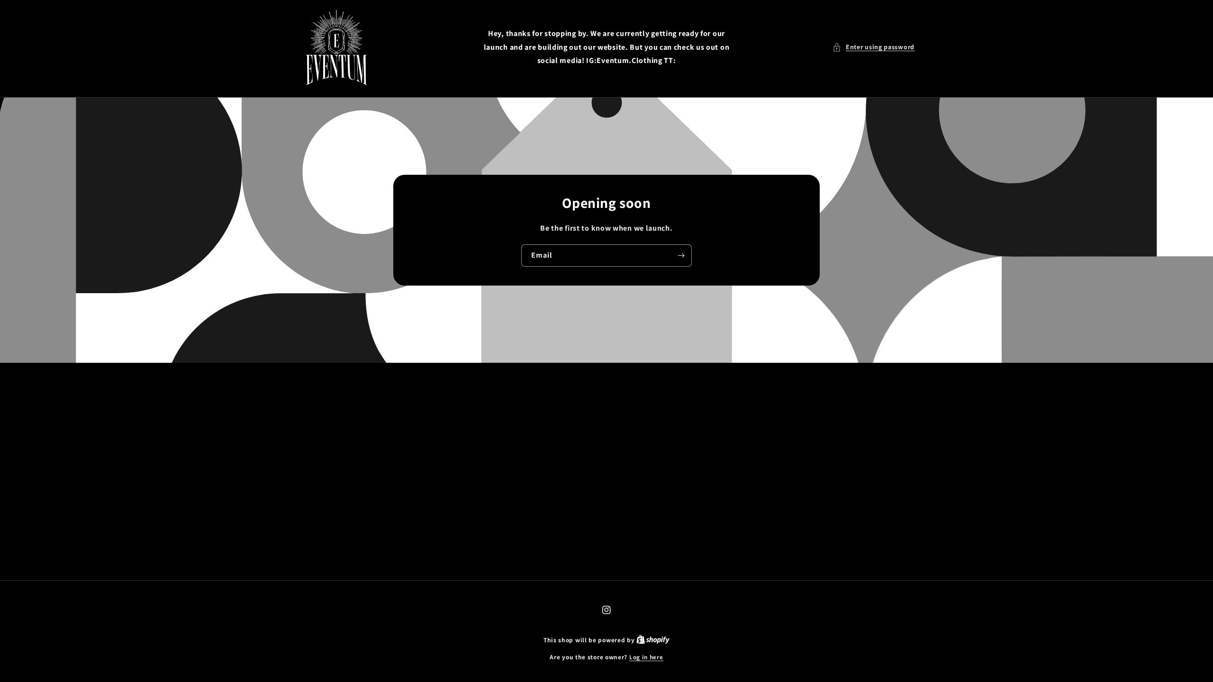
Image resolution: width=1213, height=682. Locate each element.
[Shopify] (653, 640)
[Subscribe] (680, 255)
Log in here (646, 657)
